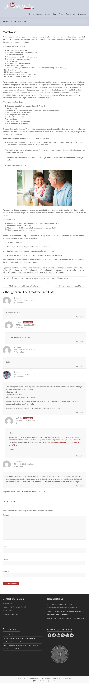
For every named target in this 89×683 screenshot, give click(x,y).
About (47, 14)
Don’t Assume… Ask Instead (12, 649)
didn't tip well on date (64, 268)
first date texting (32, 270)
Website (6, 571)
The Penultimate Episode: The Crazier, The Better (19, 638)
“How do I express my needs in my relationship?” (63, 608)
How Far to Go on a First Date (13, 642)
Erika (7, 278)
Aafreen (19, 461)
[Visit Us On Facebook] (49, 634)
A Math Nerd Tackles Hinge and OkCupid (22, 286)
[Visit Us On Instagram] (67, 634)
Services (39, 14)
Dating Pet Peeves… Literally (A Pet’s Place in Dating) (20, 645)
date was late (34, 268)
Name (5, 547)
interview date (70, 270)
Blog (54, 14)
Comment (7, 515)
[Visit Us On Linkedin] (58, 634)
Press (61, 14)
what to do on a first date (27, 272)
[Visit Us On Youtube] (71, 634)
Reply (80, 317)
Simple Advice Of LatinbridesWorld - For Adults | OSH (30, 492)
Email (5, 559)
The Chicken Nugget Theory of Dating (60, 604)
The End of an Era (8, 635)
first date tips (46, 270)
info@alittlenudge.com (10, 614)
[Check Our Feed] (63, 634)
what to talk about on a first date (52, 272)
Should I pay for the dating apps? (58, 615)
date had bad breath (19, 268)
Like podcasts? (12, 629)
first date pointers (16, 270)
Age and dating (32, 278)
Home (31, 14)
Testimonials (70, 14)
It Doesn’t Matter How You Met (70, 286)
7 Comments (63, 278)
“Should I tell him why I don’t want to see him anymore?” (66, 611)
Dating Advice (43, 278)
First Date (51, 278)
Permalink (20, 303)
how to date (58, 270)
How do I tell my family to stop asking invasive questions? (66, 618)
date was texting (48, 268)
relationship (22, 476)
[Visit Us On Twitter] (54, 634)
